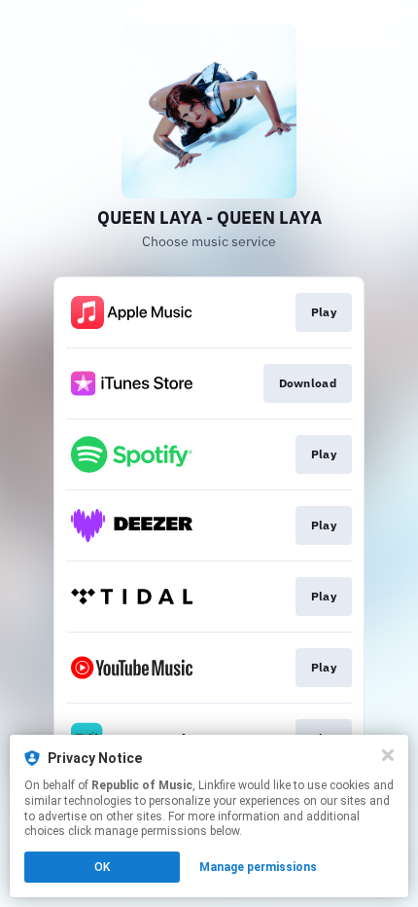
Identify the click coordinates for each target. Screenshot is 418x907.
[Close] (387, 755)
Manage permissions (258, 867)
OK (102, 867)
